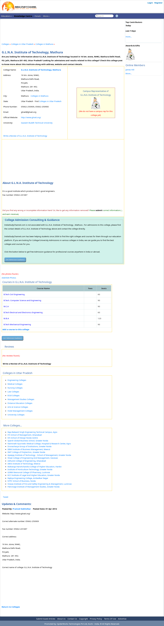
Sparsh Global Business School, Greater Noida (28, 440)
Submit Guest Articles (45, 618)
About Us (61, 618)
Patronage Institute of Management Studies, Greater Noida (33, 486)
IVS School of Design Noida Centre (23, 437)
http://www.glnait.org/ (31, 117)
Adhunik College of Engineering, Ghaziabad (27, 461)
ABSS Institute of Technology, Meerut (24, 463)
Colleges (5, 44)
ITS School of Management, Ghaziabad (25, 435)
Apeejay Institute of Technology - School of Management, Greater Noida (39, 455)
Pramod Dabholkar (22, 509)
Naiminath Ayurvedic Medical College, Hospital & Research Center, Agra (39, 443)
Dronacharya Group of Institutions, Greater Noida (29, 446)
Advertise (122, 618)
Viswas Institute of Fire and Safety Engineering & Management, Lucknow (40, 484)
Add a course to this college (15, 329)
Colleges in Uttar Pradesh (22, 44)
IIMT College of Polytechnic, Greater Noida (26, 452)
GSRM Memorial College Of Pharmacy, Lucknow (29, 472)
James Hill (130, 69)
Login (150, 2)
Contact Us (72, 618)
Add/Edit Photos (9, 277)
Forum (38, 16)
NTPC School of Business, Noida (22, 481)
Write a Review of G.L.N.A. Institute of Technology (25, 135)
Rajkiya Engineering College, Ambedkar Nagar (28, 478)
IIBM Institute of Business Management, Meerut (29, 449)
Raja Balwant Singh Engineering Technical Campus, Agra (32, 432)
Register (158, 2)
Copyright (83, 618)
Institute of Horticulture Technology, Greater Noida (30, 469)
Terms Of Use (110, 618)
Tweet (5, 497)
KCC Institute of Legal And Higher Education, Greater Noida (34, 475)
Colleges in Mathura (44, 44)
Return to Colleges (11, 607)
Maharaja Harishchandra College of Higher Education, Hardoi (34, 466)
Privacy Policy (96, 618)
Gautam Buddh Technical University (37, 122)
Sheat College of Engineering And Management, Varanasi (33, 458)
